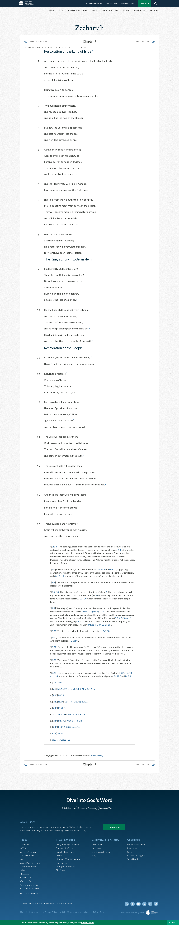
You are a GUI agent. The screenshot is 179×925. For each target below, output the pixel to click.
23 (82, 621)
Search (155, 3)
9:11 (54, 637)
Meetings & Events (101, 852)
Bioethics (24, 874)
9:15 (55, 727)
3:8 (116, 618)
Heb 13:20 (83, 714)
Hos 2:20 (74, 701)
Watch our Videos (106, 808)
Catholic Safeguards (29, 888)
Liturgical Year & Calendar (68, 859)
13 (80, 47)
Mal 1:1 (112, 569)
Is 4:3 (59, 682)
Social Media (133, 859)
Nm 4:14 (75, 727)
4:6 (120, 618)
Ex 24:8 (74, 640)
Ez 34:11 (61, 733)
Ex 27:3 (61, 727)
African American (28, 852)
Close (172, 922)
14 (84, 47)
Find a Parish (112, 3)
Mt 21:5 (82, 689)
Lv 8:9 (128, 676)
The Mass (60, 870)
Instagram (150, 904)
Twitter (127, 904)
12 (76, 47)
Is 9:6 (59, 689)
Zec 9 (57, 576)
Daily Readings (92, 3)
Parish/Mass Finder (136, 844)
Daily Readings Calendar (102, 3)
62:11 (66, 689)
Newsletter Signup (136, 855)
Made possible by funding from (131, 912)
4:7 (126, 673)
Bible (22, 870)
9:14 (55, 720)
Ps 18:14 (70, 720)
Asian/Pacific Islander (30, 863)
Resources (132, 848)
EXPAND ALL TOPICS (29, 894)
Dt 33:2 (61, 720)
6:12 (128, 618)
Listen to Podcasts (88, 808)
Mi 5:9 (61, 695)
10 (68, 47)
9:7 (53, 582)
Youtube (138, 904)
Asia (22, 859)
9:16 (54, 673)
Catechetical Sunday (30, 884)
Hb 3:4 (78, 720)
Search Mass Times (65, 852)
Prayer (59, 855)
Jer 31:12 (61, 739)
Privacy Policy (96, 755)
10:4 (101, 611)
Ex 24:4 (61, 714)
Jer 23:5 (73, 689)
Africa (23, 848)
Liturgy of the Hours (65, 866)
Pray (94, 855)
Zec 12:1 (100, 569)
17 (84, 598)
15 (109, 624)
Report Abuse (127, 3)
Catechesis (25, 881)
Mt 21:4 (92, 624)
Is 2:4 (60, 701)
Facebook (132, 904)
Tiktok (156, 904)
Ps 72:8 (106, 631)
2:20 (78, 621)
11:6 (66, 701)
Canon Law (25, 877)
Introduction (32, 47)
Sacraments (61, 863)
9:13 (54, 660)
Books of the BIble (64, 848)
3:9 (122, 673)
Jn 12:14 (103, 624)
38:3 (68, 727)
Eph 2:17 (83, 701)
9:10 (54, 631)
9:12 (54, 647)
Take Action (97, 844)
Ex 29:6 (117, 676)
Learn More (114, 827)
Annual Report (27, 855)
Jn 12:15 (91, 689)
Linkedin (144, 904)
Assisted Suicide (28, 866)
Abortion (24, 844)
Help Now (144, 3)
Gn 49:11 (85, 611)
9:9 (53, 592)
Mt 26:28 (72, 714)
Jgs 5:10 (94, 611)
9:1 (53, 546)
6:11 (52, 676)
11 (72, 47)
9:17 (54, 739)
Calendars (132, 852)
